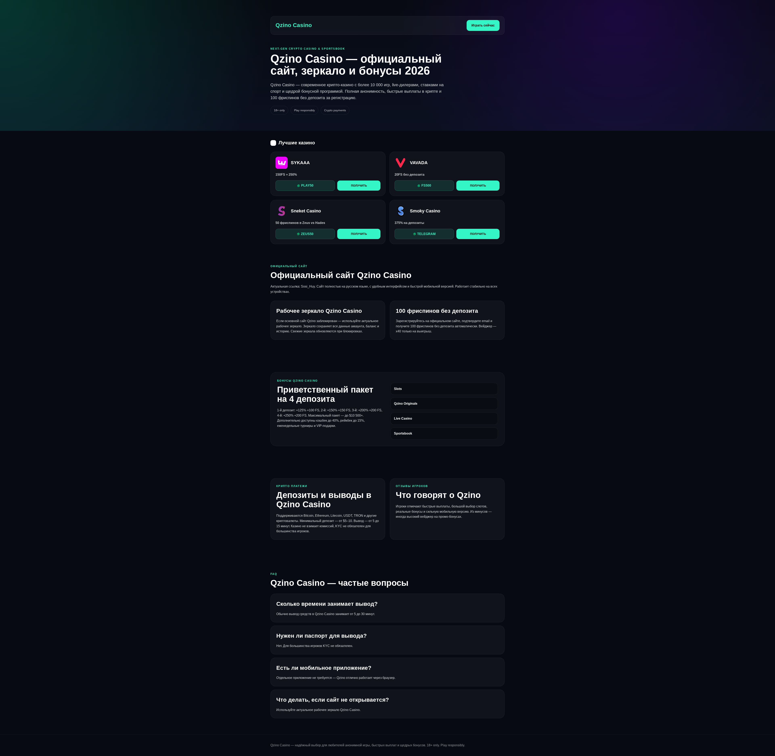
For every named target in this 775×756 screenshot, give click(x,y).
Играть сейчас (483, 25)
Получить (359, 185)
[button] (305, 185)
